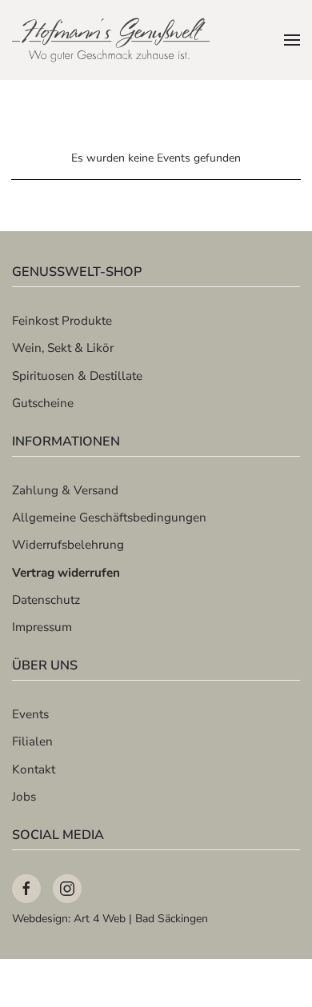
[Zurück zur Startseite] (112, 40)
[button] (292, 40)
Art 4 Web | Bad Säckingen (141, 918)
